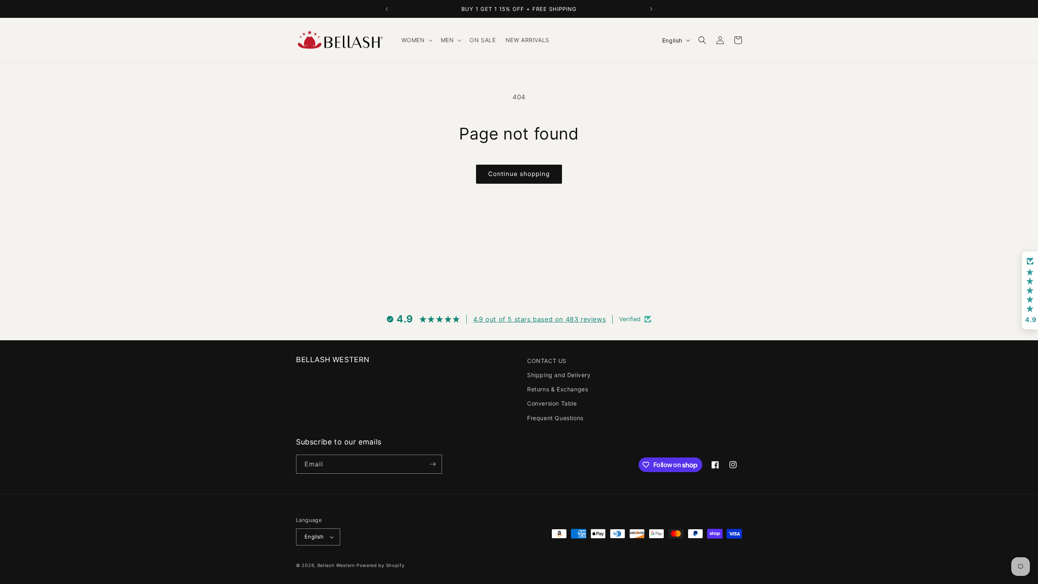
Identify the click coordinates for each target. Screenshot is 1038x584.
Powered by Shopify (380, 565)
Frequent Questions (555, 417)
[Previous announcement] (387, 9)
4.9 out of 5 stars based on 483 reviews (539, 319)
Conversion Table (552, 403)
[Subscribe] (433, 464)
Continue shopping (519, 174)
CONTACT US (546, 360)
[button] (416, 40)
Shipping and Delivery (559, 374)
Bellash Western (336, 565)
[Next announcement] (651, 9)
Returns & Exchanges (557, 389)
